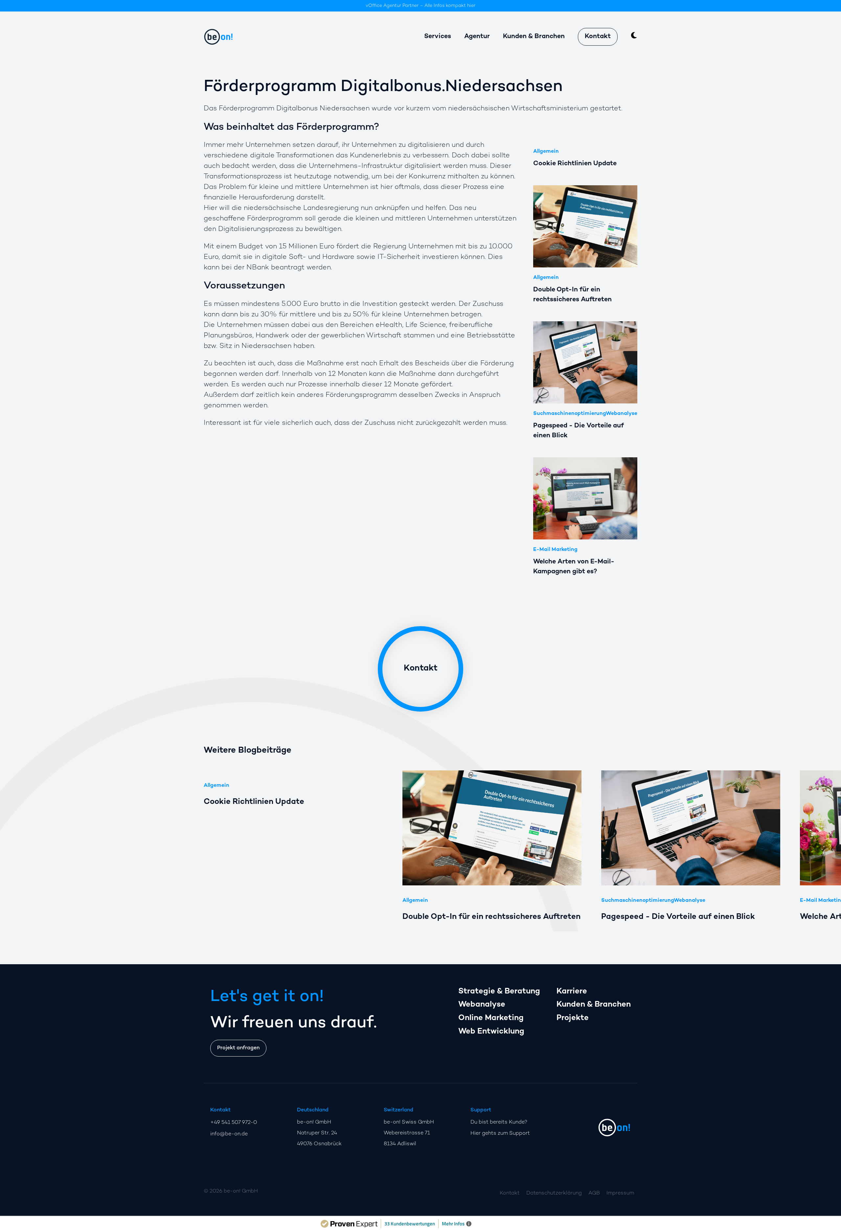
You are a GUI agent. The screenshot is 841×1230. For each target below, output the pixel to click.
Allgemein (546, 151)
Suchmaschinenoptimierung (569, 414)
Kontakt (598, 36)
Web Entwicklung (491, 1032)
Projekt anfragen (238, 1048)
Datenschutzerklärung (554, 1193)
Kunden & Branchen (594, 1005)
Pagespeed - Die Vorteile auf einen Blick (678, 917)
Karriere (572, 992)
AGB (594, 1193)
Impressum (620, 1193)
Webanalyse (621, 414)
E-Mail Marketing (555, 550)
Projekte (573, 1018)
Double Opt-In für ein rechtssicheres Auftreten (491, 917)
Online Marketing (491, 1018)
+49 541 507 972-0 (233, 1123)
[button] (676, 770)
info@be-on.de (229, 1134)
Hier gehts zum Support (500, 1133)
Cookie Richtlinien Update (254, 802)
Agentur (477, 36)
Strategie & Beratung (499, 992)
